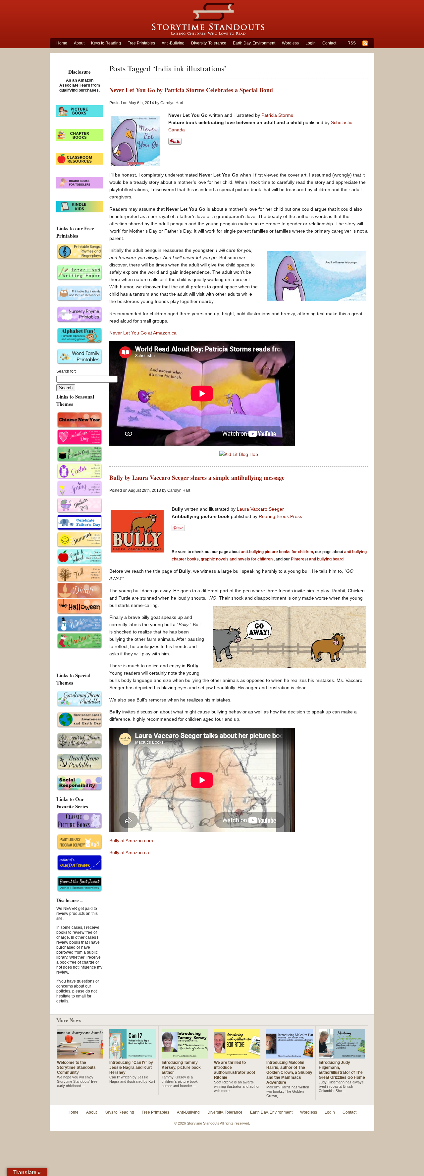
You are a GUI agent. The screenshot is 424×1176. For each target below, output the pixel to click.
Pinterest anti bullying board (317, 559)
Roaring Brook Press (280, 516)
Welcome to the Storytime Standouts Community (76, 1067)
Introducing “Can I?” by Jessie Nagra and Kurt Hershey (131, 1067)
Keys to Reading (106, 43)
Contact (329, 43)
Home (61, 43)
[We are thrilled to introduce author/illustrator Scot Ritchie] (237, 1056)
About (79, 43)
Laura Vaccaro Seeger (260, 509)
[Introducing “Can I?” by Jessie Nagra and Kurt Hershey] (132, 1056)
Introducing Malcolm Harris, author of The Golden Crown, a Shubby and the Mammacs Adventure (289, 1072)
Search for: (66, 371)
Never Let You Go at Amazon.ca (143, 332)
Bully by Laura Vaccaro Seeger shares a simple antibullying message (197, 477)
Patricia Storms (277, 115)
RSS (351, 43)
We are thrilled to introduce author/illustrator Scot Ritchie (234, 1070)
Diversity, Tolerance (208, 43)
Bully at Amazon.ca (129, 852)
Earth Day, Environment (254, 43)
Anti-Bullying (173, 43)
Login (310, 43)
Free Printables (141, 43)
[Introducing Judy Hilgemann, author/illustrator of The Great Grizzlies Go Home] (342, 1056)
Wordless (290, 43)
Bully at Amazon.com (131, 840)
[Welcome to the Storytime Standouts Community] (80, 1056)
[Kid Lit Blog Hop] (238, 454)
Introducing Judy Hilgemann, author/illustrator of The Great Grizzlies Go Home (342, 1070)
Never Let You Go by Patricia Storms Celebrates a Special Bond (191, 90)
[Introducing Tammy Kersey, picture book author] (185, 1056)
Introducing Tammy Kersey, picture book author (181, 1067)
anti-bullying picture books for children (277, 552)
